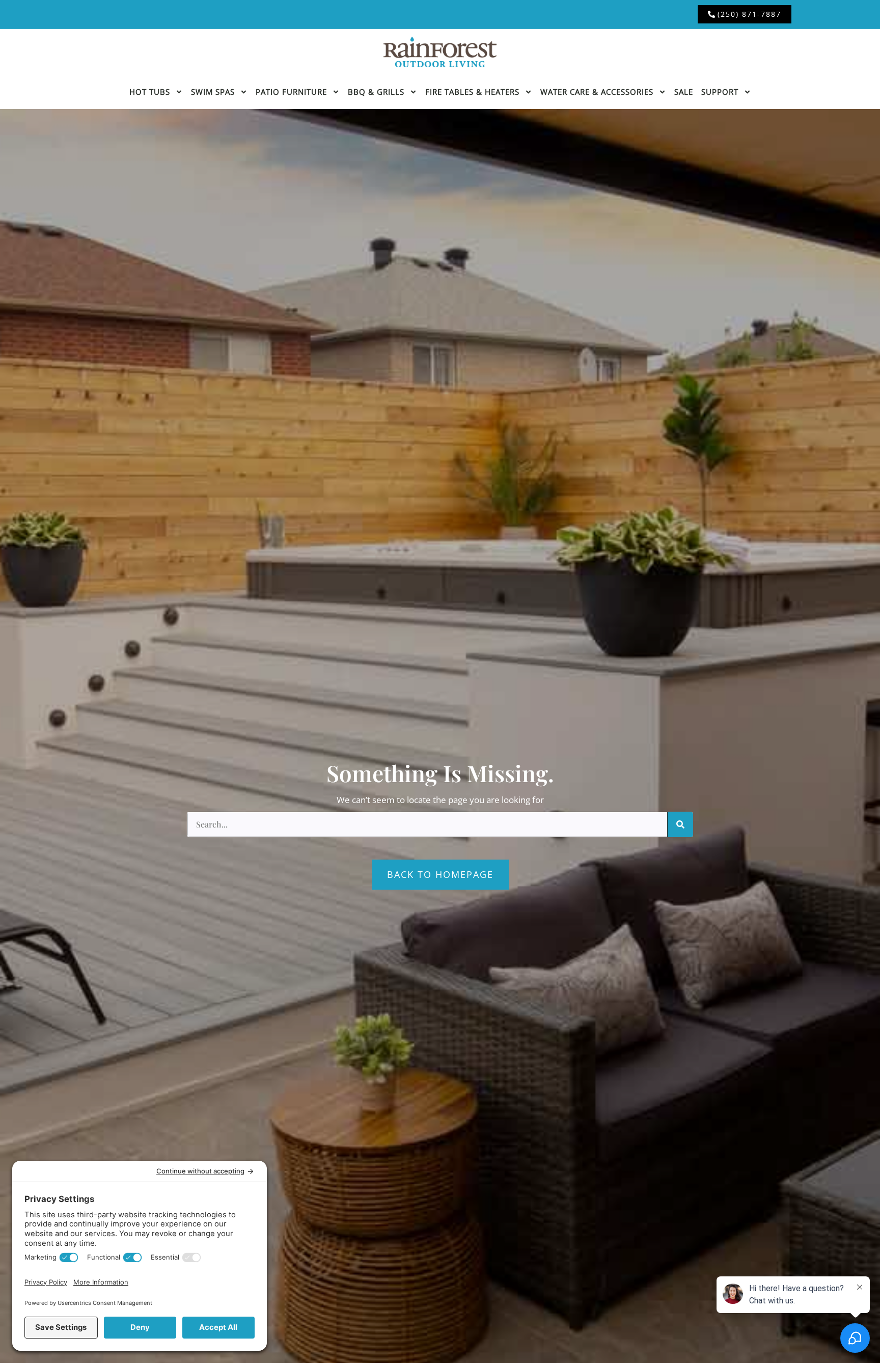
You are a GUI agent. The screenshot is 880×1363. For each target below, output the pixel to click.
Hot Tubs (149, 92)
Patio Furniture (291, 92)
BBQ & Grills (376, 92)
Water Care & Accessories (596, 92)
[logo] (440, 52)
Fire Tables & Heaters (472, 92)
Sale (683, 92)
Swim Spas (213, 92)
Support (719, 92)
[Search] (680, 824)
